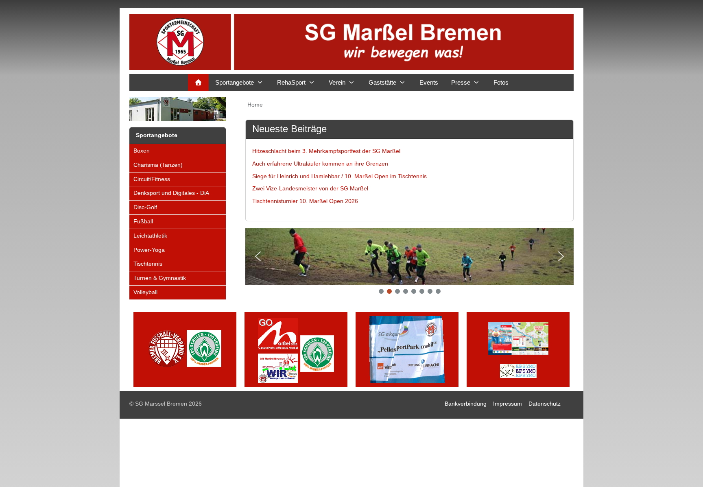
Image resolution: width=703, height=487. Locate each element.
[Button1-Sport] (185, 349)
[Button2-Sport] (296, 349)
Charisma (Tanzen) (158, 165)
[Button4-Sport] (518, 349)
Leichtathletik (150, 235)
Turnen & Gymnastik (159, 278)
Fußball (143, 221)
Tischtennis (147, 263)
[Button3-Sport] (407, 349)
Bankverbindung (466, 403)
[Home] (198, 82)
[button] (257, 256)
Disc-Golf (145, 207)
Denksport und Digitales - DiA (171, 193)
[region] (409, 264)
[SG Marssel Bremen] (351, 42)
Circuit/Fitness (151, 179)
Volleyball (145, 292)
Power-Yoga (149, 250)
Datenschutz (544, 403)
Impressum (507, 403)
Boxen (141, 150)
